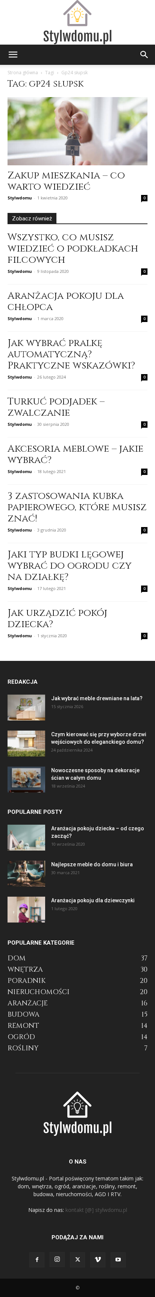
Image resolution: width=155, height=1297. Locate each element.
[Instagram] (57, 1259)
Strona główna (23, 72)
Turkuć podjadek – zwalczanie (56, 407)
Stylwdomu (20, 198)
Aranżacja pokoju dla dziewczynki (93, 900)
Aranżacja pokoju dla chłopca (66, 301)
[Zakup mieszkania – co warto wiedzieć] (77, 131)
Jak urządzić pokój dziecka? (57, 619)
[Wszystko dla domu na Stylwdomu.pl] (77, 22)
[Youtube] (118, 1259)
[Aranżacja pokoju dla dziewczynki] (26, 910)
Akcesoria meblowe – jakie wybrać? (75, 454)
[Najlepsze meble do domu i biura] (26, 874)
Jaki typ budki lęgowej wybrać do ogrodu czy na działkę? (70, 566)
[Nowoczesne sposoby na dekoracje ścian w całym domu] (26, 779)
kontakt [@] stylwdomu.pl (96, 1209)
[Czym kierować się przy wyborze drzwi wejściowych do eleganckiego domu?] (26, 743)
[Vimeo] (97, 1259)
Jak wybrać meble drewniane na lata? (97, 698)
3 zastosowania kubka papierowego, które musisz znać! (77, 507)
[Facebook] (36, 1259)
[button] (13, 55)
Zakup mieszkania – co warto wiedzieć (66, 181)
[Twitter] (77, 1259)
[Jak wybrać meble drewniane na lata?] (26, 707)
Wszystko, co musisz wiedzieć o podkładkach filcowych (73, 249)
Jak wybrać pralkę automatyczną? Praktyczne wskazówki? (71, 354)
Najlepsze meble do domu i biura (92, 864)
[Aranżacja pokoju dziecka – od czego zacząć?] (26, 838)
